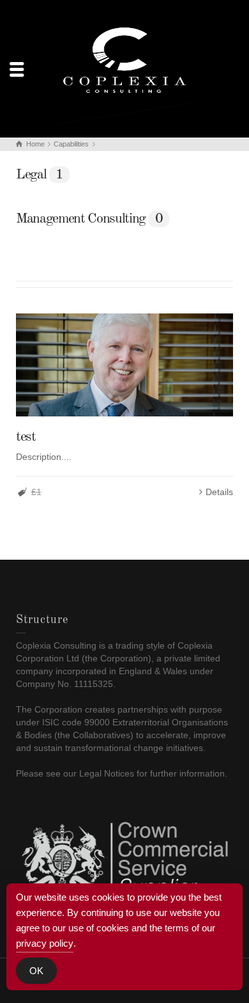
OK (36, 970)
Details (219, 492)
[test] (124, 364)
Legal (39, 175)
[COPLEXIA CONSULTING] (124, 68)
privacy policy (44, 943)
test (26, 437)
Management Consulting (89, 219)
